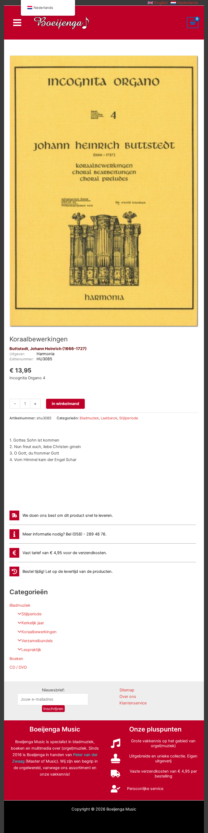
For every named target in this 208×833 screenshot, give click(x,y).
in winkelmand (65, 403)
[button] (158, 2)
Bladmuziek (19, 605)
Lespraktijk (31, 649)
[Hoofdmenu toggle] (16, 22)
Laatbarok (109, 418)
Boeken (16, 658)
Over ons (127, 696)
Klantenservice (133, 703)
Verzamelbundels (37, 640)
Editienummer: (21, 359)
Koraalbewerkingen (39, 631)
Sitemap (126, 690)
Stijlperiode (31, 614)
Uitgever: (17, 354)
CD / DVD (18, 667)
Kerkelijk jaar (32, 622)
